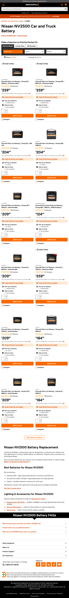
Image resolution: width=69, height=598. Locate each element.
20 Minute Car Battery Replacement (34, 1)
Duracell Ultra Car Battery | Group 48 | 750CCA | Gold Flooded (15, 330)
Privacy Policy (35, 596)
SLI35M (3, 265)
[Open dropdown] (29, 93)
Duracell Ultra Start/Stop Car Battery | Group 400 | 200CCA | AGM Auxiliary (49, 206)
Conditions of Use (24, 593)
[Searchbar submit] (66, 9)
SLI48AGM (4, 79)
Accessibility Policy (11, 593)
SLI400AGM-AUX (40, 203)
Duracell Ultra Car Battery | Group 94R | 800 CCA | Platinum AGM (49, 82)
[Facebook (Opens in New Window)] (38, 564)
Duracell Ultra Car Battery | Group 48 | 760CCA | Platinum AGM (15, 82)
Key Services (11, 510)
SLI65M (3, 141)
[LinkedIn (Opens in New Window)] (48, 564)
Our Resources (8, 556)
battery (4, 21)
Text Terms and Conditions (55, 593)
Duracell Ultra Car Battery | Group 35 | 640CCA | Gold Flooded (15, 268)
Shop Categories (8, 543)
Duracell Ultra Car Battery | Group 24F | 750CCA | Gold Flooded (15, 206)
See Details (55, 16)
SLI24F (37, 327)
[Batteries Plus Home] (33, 5)
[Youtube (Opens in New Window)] (59, 564)
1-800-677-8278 (12, 565)
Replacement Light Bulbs (16, 502)
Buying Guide (22, 36)
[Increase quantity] (6, 110)
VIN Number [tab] (31, 46)
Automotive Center (38, 499)
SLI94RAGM (38, 79)
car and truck (13, 21)
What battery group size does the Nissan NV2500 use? (22, 524)
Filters (8, 57)
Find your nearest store (12, 488)
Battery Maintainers (14, 507)
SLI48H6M (4, 327)
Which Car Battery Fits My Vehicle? (16, 462)
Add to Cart (17, 116)
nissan (21, 21)
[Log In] (62, 5)
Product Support (8, 551)
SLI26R (37, 141)
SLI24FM (3, 203)
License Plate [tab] (20, 46)
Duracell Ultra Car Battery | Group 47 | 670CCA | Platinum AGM (49, 268)
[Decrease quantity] (6, 111)
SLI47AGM (38, 265)
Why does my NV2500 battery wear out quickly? (19, 532)
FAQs (8, 36)
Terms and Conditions (38, 593)
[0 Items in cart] (66, 5)
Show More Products (34, 437)
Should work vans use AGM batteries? (16, 528)
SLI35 (37, 389)
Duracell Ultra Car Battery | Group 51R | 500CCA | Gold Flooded (15, 392)
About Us (6, 547)
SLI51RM (4, 389)
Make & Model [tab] (8, 46)
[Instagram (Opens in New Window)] (43, 564)
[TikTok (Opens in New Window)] (54, 564)
